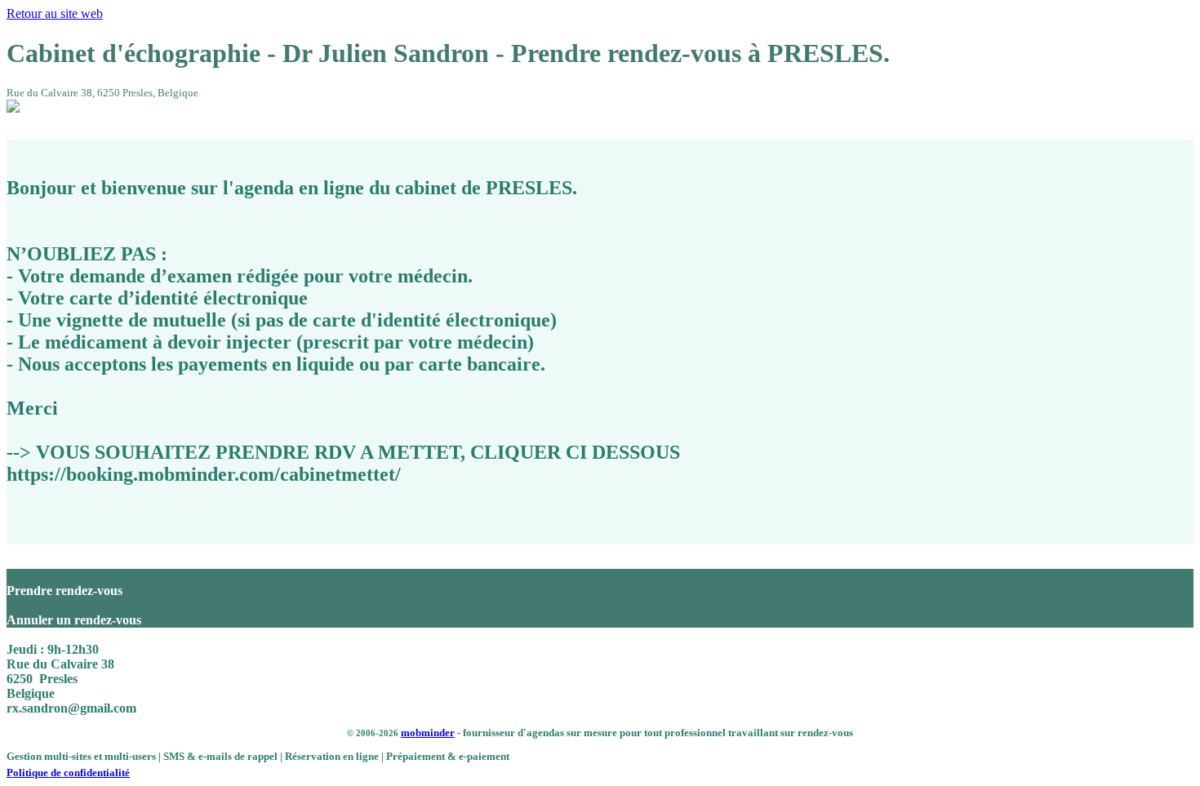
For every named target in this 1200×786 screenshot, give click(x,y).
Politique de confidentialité (68, 772)
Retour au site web (55, 13)
